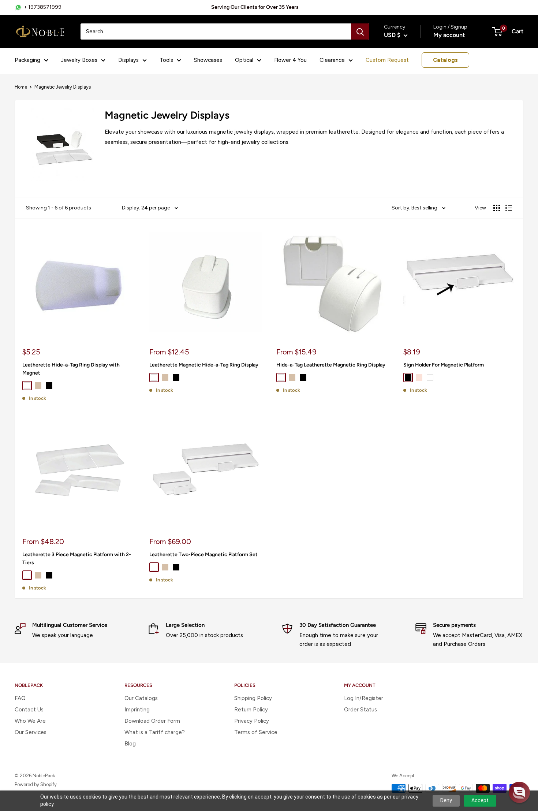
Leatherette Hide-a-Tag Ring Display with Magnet (71, 369)
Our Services (30, 732)
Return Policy (251, 709)
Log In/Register (363, 698)
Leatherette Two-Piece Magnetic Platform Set (203, 554)
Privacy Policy (251, 721)
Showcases (208, 60)
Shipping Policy (253, 698)
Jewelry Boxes (79, 60)
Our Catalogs (141, 698)
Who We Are (30, 721)
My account (449, 34)
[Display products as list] (508, 208)
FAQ (20, 698)
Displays (128, 60)
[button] (519, 792)
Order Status (360, 709)
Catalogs (445, 60)
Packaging (27, 60)
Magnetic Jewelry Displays (62, 87)
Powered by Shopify (36, 784)
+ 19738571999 (42, 7)
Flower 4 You (290, 60)
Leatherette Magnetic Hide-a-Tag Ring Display (203, 365)
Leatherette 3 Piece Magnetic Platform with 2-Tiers (76, 558)
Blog (130, 743)
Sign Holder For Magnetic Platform (443, 365)
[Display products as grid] (496, 208)
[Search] (360, 31)
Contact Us (29, 709)
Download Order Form (152, 721)
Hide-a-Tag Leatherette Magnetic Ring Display (330, 365)
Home (21, 87)
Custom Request (387, 60)
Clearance (332, 60)
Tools (166, 60)
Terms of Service (255, 732)
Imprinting (137, 709)
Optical (244, 60)
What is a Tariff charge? (154, 732)
